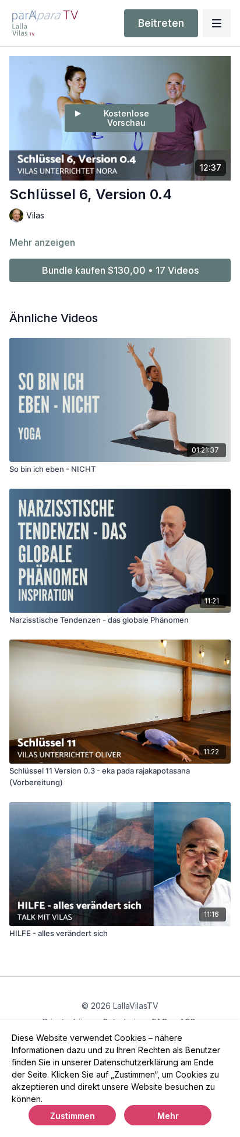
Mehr (168, 1116)
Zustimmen (72, 1116)
